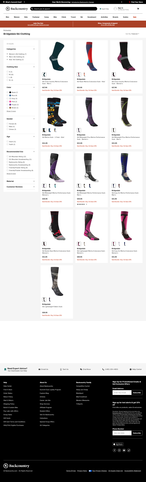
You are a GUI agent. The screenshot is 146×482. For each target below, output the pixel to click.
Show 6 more (11, 173)
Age (8, 136)
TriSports (79, 404)
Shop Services (45, 404)
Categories (11, 49)
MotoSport (79, 393)
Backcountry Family (83, 382)
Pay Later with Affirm (10, 411)
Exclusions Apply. (117, 413)
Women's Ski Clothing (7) (18, 54)
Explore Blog (44, 393)
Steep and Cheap (82, 389)
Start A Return (8, 400)
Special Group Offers (47, 422)
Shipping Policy (8, 404)
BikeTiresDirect (81, 397)
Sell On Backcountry (47, 414)
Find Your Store (137, 2)
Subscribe (137, 392)
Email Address (118, 388)
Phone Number (118, 429)
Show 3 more (11, 111)
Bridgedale (7, 30)
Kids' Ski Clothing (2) (16, 59)
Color (9, 87)
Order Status (7, 393)
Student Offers (45, 411)
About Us (43, 382)
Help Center (7, 386)
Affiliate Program (46, 407)
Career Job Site (45, 400)
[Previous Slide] (24, 2)
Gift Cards (6, 418)
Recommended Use (15, 151)
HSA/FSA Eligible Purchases (13, 425)
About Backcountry (46, 386)
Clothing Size (12, 66)
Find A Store (7, 389)
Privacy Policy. (121, 424)
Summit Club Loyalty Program (50, 389)
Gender (10, 118)
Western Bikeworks (82, 400)
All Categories (45, 425)
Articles (42, 397)
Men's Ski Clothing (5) (16, 57)
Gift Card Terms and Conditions (14, 422)
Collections (44, 418)
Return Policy (8, 397)
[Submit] (32, 9)
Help (5, 382)
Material (10, 181)
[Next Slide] (121, 2)
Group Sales (7, 414)
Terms (114, 424)
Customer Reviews (15, 186)
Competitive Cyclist (83, 386)
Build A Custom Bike (10, 407)
